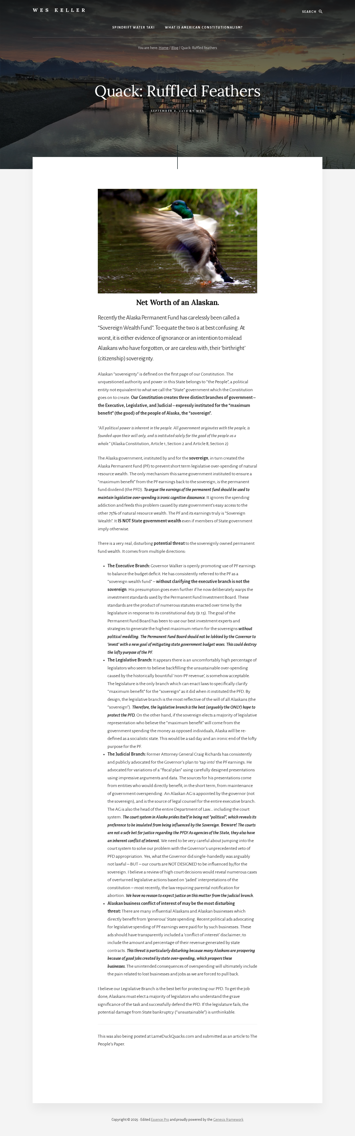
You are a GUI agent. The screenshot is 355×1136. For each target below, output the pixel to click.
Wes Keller (60, 10)
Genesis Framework (228, 1120)
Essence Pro (160, 1120)
